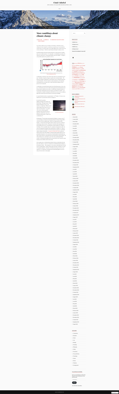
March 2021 (75, 132)
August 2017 (75, 217)
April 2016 (75, 253)
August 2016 (75, 244)
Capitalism (80, 65)
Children (74, 67)
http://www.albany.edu (60, 112)
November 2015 (76, 265)
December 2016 (76, 235)
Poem (76, 83)
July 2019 (75, 169)
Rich (77, 86)
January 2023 (75, 119)
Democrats (73, 70)
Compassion (77, 68)
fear (72, 74)
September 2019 (76, 167)
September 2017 (76, 214)
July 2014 (75, 299)
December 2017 (76, 208)
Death (83, 68)
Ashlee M (76, 96)
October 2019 (75, 164)
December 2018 (76, 183)
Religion (81, 84)
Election (73, 71)
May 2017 (75, 224)
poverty (74, 84)
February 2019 (75, 178)
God (83, 74)
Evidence (83, 71)
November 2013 (76, 317)
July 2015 (75, 274)
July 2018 (75, 194)
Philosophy (58, 39)
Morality (75, 81)
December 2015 (76, 262)
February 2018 (75, 203)
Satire (82, 86)
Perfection (73, 83)
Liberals (78, 79)
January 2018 (75, 205)
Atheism (79, 63)
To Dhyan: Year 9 (75, 44)
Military (84, 79)
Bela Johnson (77, 106)
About (60, 8)
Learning (75, 79)
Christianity (78, 67)
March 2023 (75, 117)
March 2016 (75, 255)
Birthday (77, 65)
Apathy (76, 63)
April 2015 (75, 280)
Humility (83, 77)
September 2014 (76, 294)
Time (78, 88)
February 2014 (75, 310)
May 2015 (75, 278)
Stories (74, 360)
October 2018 (75, 187)
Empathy (75, 71)
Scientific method (77, 87)
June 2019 (75, 171)
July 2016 (75, 246)
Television (75, 362)
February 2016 (75, 258)
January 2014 (75, 312)
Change (83, 65)
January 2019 (75, 180)
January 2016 (75, 260)
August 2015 (75, 271)
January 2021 (75, 135)
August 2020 (75, 146)
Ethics (81, 71)
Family (81, 72)
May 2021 (75, 128)
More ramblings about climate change (47, 34)
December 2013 (76, 315)
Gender (81, 74)
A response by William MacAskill (53, 131)
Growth (76, 75)
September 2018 (76, 189)
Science (62, 39)
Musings (74, 342)
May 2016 (75, 251)
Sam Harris (80, 86)
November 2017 (76, 210)
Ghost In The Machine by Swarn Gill (78, 51)
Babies (82, 63)
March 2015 (75, 283)
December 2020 (76, 137)
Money (73, 81)
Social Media (82, 87)
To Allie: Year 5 (74, 42)
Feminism (76, 74)
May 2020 (75, 153)
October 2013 (75, 319)
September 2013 (76, 321)
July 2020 (75, 148)
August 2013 (75, 324)
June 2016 (75, 249)
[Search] (84, 33)
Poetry (80, 83)
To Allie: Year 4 (74, 46)
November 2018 (76, 185)
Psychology (75, 356)
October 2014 (75, 292)
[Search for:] (79, 33)
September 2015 (76, 269)
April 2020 (75, 155)
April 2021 (75, 130)
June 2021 (75, 126)
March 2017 (75, 228)
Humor (74, 337)
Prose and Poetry (76, 353)
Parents (85, 81)
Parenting (82, 81)
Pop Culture (75, 351)
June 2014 (75, 301)
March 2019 (75, 176)
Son (76, 88)
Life (79, 79)
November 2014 (76, 290)
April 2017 (75, 226)
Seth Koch (76, 101)
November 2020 (76, 139)
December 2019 (76, 160)
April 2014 (75, 305)
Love (82, 79)
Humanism (76, 77)
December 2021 (76, 123)
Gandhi (79, 74)
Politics (83, 83)
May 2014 (75, 303)
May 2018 (75, 196)
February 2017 (75, 230)
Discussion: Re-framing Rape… (79, 97)
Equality (79, 71)
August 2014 (75, 296)
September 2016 (76, 242)
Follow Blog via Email (77, 371)
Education (83, 70)
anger (75, 63)
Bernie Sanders (74, 65)
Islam (72, 79)
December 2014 (76, 287)
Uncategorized (75, 365)
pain (78, 81)
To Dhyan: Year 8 (75, 48)
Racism (77, 84)
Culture (81, 68)
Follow (74, 382)
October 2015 (75, 267)
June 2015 (75, 276)
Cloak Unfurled (59, 2)
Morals (77, 81)
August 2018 (75, 192)
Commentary (53, 39)
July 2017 (75, 219)
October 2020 (75, 142)
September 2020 (76, 144)
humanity (80, 77)
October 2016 (75, 239)
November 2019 (76, 162)
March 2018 (75, 201)
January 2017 (75, 233)
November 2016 (76, 237)
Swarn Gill (47, 39)
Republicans (74, 86)
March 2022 (75, 121)
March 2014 (75, 308)
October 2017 (75, 212)
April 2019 (75, 173)
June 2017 (75, 221)
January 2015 (75, 285)
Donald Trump (78, 70)
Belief (83, 63)
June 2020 (75, 151)
